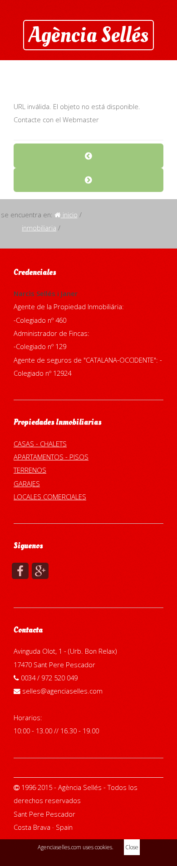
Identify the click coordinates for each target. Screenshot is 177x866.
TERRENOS (30, 469)
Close (131, 847)
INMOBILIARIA (39, 227)
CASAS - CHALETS (40, 443)
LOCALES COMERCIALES (50, 496)
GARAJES (27, 483)
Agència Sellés (88, 35)
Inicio (69, 214)
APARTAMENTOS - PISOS (51, 456)
